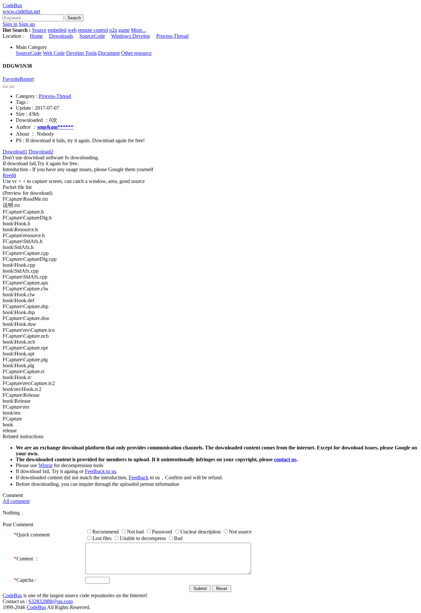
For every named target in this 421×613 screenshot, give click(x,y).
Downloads (61, 36)
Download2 (41, 151)
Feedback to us (100, 471)
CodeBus (12, 595)
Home (36, 36)
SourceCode (92, 36)
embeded (57, 30)
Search (74, 17)
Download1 (15, 151)
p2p (113, 30)
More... (138, 30)
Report (27, 79)
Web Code (54, 53)
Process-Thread (172, 36)
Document (109, 53)
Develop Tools (81, 53)
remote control (93, 30)
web (72, 30)
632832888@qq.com (51, 601)
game (124, 30)
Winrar (45, 465)
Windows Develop (130, 36)
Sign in (10, 24)
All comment (16, 501)
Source (39, 30)
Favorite (11, 79)
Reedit (9, 175)
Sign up (27, 24)
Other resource (136, 53)
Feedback (139, 477)
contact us (285, 459)
